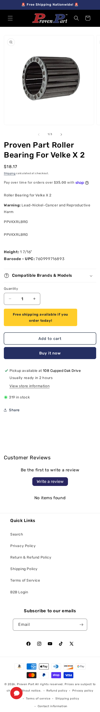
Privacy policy (82, 690)
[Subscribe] (81, 625)
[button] (10, 18)
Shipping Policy (24, 569)
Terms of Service (25, 580)
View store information (29, 386)
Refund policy (56, 690)
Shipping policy (67, 698)
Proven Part (25, 684)
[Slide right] (61, 134)
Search (16, 534)
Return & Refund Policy (30, 557)
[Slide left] (38, 134)
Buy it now (50, 353)
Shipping (10, 173)
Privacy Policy (23, 546)
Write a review (50, 481)
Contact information (52, 706)
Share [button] (14, 410)
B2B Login (19, 592)
